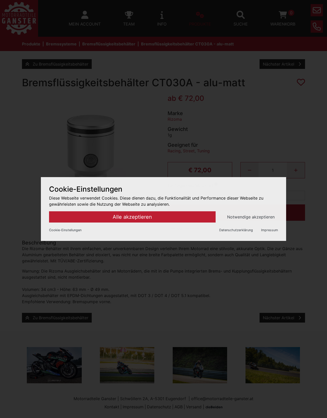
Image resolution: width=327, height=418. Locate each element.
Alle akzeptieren (132, 217)
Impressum (269, 230)
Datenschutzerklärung (236, 230)
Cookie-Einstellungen (65, 230)
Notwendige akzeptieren (251, 216)
